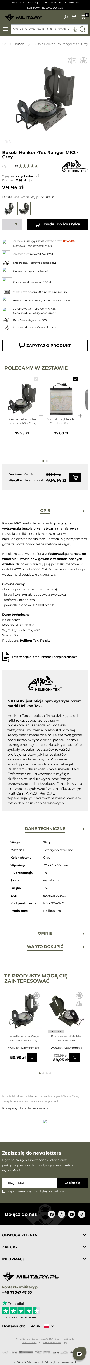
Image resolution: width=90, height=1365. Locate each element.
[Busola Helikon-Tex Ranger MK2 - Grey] (22, 395)
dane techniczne (45, 828)
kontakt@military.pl (20, 1287)
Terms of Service (52, 1342)
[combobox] (49, 29)
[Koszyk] (83, 17)
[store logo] (23, 16)
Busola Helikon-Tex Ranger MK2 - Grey (21, 421)
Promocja (56, 1031)
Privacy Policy (29, 1342)
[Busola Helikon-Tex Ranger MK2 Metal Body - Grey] (24, 1013)
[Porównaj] (72, 61)
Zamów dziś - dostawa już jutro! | (29, 2)
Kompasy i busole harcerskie (25, 1108)
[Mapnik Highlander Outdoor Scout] (61, 395)
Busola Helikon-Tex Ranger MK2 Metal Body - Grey (24, 1038)
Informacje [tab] (14, 1259)
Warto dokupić (45, 946)
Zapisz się (72, 1183)
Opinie (45, 933)
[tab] (45, 511)
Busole (20, 44)
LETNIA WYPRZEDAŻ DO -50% (45, 7)
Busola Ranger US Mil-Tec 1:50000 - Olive (66, 1038)
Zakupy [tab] (10, 1247)
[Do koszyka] (75, 477)
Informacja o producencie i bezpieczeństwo (45, 657)
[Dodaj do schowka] (83, 61)
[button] (38, 176)
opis (45, 510)
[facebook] (51, 1214)
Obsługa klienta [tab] (19, 1235)
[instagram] (61, 1214)
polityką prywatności (50, 1191)
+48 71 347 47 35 (17, 1292)
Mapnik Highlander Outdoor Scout (61, 421)
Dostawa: (8, 180)
